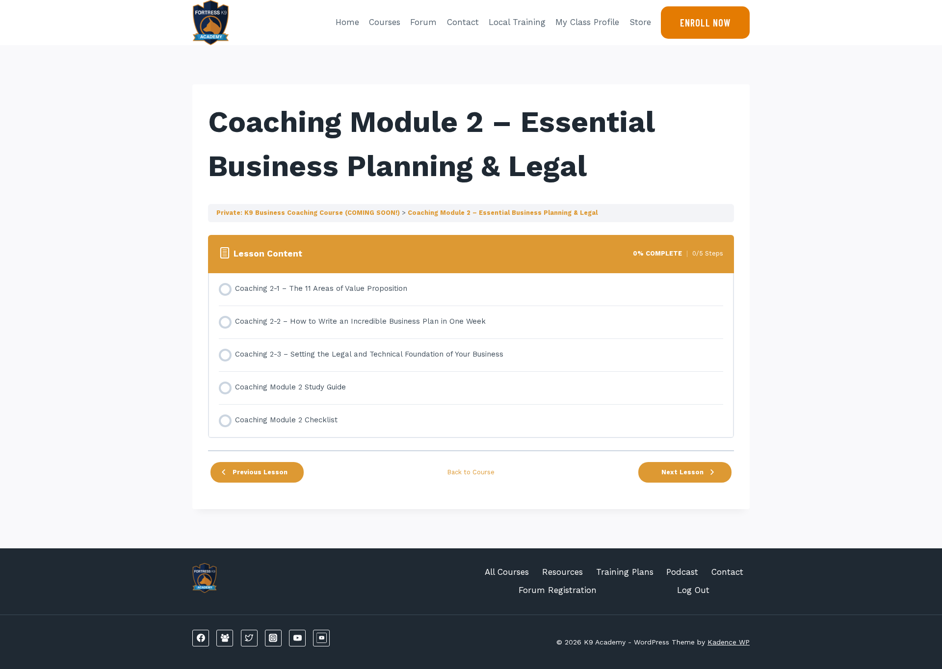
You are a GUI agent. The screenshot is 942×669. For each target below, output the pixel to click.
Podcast (682, 572)
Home (347, 22)
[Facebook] (200, 638)
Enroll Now (705, 22)
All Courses (507, 572)
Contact (463, 22)
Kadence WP (728, 642)
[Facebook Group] (224, 638)
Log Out (693, 590)
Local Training (517, 22)
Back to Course (471, 472)
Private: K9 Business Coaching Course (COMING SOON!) (308, 212)
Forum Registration (558, 590)
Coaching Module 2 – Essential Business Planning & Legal (503, 212)
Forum (423, 22)
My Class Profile (587, 22)
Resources (562, 572)
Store (640, 22)
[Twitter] (249, 638)
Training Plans (625, 572)
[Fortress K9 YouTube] (321, 638)
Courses (384, 22)
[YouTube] (297, 638)
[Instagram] (273, 638)
